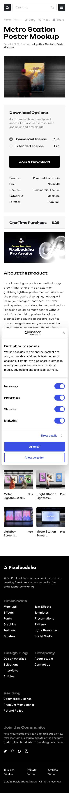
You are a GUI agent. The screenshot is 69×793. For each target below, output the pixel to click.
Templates (42, 612)
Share (60, 19)
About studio (44, 658)
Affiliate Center (31, 772)
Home (7, 19)
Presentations (44, 618)
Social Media (43, 636)
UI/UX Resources (46, 630)
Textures (9, 630)
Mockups (19, 19)
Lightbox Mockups (45, 44)
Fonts (8, 618)
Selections (11, 664)
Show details (48, 435)
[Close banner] (63, 333)
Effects (9, 612)
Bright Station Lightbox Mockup (46, 496)
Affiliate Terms (53, 772)
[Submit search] (52, 7)
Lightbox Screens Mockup (10, 534)
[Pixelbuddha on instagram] (26, 751)
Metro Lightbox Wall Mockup (13, 496)
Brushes (9, 636)
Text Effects (43, 606)
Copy (32, 19)
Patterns (41, 624)
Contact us (42, 664)
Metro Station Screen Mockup (46, 534)
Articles (9, 676)
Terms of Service (9, 772)
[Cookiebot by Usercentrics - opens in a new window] (29, 333)
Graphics (10, 624)
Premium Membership (19, 704)
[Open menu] (61, 7)
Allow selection (34, 457)
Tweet (45, 19)
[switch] (59, 397)
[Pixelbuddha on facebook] (19, 751)
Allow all (34, 446)
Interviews (11, 670)
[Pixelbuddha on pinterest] (12, 751)
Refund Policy (13, 710)
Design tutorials (15, 658)
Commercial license (46, 190)
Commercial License (17, 698)
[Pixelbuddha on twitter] (5, 751)
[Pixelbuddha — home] (7, 7)
